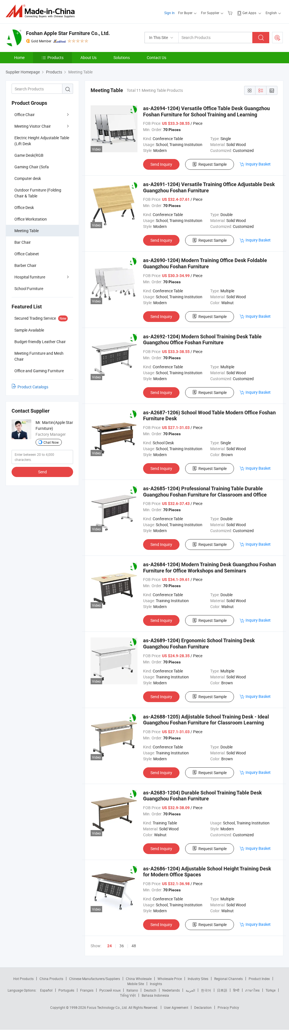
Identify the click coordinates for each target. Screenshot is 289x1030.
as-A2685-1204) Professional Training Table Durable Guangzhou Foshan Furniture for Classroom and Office (205, 491)
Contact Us (156, 57)
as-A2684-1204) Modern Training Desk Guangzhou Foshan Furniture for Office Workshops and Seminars (209, 567)
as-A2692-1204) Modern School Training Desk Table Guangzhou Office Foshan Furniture (202, 340)
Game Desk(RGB (28, 155)
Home (19, 57)
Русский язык (110, 990)
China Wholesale (139, 978)
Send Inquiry (161, 164)
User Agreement (176, 1007)
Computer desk (27, 178)
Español (46, 990)
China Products (51, 978)
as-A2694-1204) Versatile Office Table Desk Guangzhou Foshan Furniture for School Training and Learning (206, 111)
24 (109, 946)
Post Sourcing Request (277, 37)
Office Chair (24, 114)
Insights (156, 983)
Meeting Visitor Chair (32, 126)
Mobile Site (135, 983)
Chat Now (51, 442)
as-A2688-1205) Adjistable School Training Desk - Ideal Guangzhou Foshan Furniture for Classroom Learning (206, 720)
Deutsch (150, 990)
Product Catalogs (32, 386)
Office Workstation (30, 219)
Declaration (203, 1007)
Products (55, 57)
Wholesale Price (169, 978)
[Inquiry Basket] (231, 12)
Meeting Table (26, 230)
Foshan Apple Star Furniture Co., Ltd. (68, 33)
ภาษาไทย (252, 990)
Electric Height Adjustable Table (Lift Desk (41, 140)
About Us (88, 57)
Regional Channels (228, 978)
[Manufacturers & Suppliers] (42, 11)
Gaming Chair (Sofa (31, 166)
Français (86, 990)
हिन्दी (236, 990)
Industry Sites (198, 978)
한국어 (206, 990)
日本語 (222, 990)
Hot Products (23, 978)
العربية (190, 990)
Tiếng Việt (128, 995)
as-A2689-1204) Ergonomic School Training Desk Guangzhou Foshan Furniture (199, 643)
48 (134, 945)
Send (42, 471)
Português (66, 990)
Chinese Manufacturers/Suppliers (94, 978)
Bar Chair (22, 242)
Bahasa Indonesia (155, 995)
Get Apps (249, 12)
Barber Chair (25, 265)
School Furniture (28, 288)
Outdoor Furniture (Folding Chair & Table (37, 193)
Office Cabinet (26, 253)
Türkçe (270, 990)
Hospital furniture (29, 277)
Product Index (259, 978)
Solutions (121, 57)
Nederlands (171, 990)
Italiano (132, 990)
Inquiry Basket (258, 164)
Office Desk (24, 207)
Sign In (169, 12)
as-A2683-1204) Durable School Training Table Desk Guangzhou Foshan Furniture (202, 796)
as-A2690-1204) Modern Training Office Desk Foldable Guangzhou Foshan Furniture (205, 263)
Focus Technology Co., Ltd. (107, 1007)
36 (121, 945)
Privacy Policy (228, 1007)
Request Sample (212, 164)
